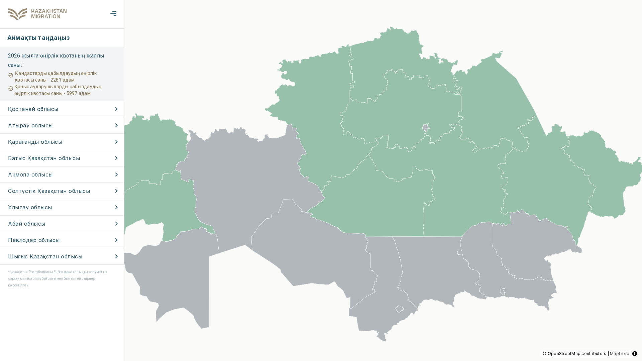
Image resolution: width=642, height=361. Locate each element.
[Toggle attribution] (635, 354)
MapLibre (619, 353)
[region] (321, 180)
